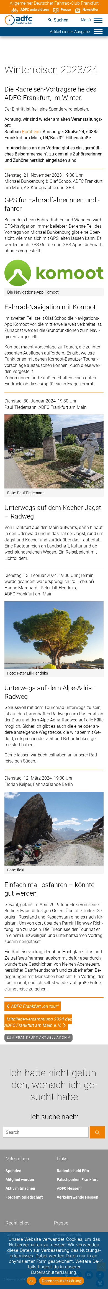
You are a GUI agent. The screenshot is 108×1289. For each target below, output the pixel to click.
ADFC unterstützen (34, 10)
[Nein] (101, 1260)
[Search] (97, 1132)
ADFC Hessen (69, 1188)
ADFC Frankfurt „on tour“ (35, 1006)
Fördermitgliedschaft (24, 1197)
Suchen (61, 20)
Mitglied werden (20, 1179)
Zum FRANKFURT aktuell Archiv (38, 1038)
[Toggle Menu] (98, 20)
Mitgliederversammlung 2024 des (38, 1022)
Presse (66, 10)
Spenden (13, 1171)
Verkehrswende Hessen (77, 1197)
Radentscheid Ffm (73, 1171)
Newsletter (90, 10)
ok (31, 1281)
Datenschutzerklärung (61, 1281)
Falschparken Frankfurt (77, 1179)
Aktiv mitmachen (20, 1188)
